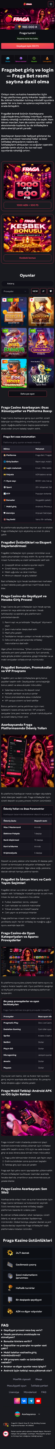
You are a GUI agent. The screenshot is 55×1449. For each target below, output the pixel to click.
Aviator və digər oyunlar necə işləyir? (25, 1366)
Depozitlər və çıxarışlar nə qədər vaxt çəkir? (24, 1347)
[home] (27, 4)
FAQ (43, 1392)
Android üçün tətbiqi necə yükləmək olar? (28, 1370)
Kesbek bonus (27, 257)
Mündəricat (30, 1392)
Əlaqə (38, 1379)
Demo (10, 316)
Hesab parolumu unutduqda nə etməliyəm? (20, 1336)
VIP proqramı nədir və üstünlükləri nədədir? (22, 1361)
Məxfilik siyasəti (22, 1379)
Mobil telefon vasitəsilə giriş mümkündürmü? (19, 1354)
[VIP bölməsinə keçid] (5, 283)
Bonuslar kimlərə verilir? (18, 1341)
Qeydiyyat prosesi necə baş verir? (23, 1330)
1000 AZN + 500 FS (27, 205)
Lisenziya (14, 1392)
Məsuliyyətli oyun (16, 1385)
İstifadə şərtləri (39, 1385)
